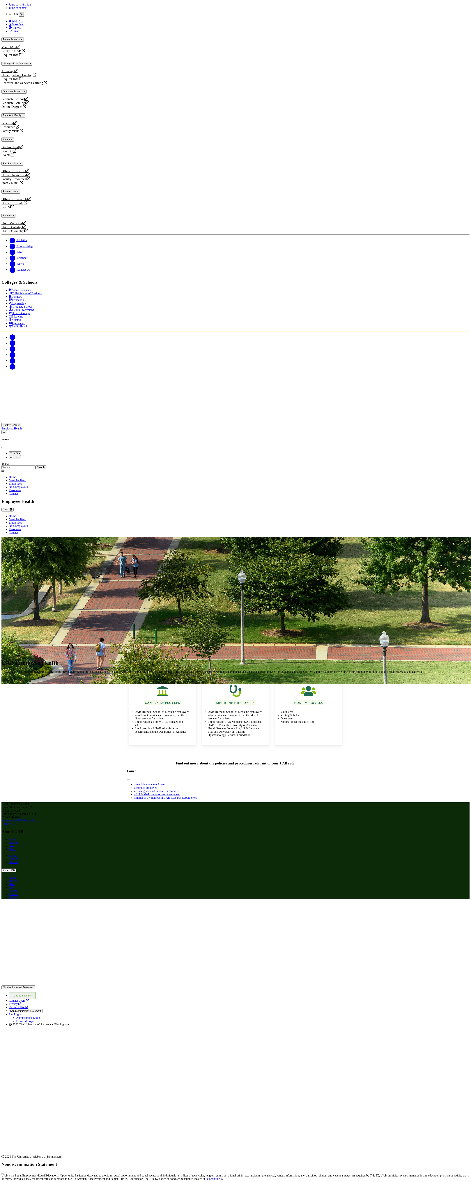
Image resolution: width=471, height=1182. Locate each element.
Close (6, 509)
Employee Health (11, 428)
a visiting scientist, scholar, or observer (156, 791)
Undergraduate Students (16, 63)
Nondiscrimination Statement (18, 987)
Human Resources (13, 175)
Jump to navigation (20, 4)
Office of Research (14, 199)
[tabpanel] (235, 465)
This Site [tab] (15, 453)
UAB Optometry (12, 231)
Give (12, 846)
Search (5, 463)
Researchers (10, 191)
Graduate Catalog (13, 103)
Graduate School (12, 99)
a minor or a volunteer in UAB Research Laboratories (165, 797)
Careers (13, 858)
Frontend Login (25, 1021)
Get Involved (10, 147)
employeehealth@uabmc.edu (18, 820)
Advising (7, 71)
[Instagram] (12, 348)
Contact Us (8, 823)
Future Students (12, 39)
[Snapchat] (12, 360)
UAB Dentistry (11, 227)
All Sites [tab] (14, 457)
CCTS (6, 207)
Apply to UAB (11, 51)
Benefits (7, 151)
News (12, 849)
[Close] (21, 15)
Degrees (13, 842)
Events (6, 155)
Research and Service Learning (22, 83)
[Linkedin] (12, 366)
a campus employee (145, 787)
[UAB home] (235, 421)
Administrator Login (28, 1017)
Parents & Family (12, 115)
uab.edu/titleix (214, 1178)
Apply (12, 839)
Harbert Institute (12, 203)
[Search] (4, 432)
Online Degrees (11, 107)
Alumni (7, 139)
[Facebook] (12, 337)
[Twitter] (12, 343)
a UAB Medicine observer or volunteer (157, 794)
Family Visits (10, 131)
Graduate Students (13, 91)
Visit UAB (8, 47)
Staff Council (10, 183)
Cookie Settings (22, 995)
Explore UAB (10, 425)
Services (7, 123)
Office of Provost (13, 171)
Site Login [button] (15, 1014)
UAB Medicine (11, 223)
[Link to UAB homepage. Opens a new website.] (33, 908)
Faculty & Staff (11, 163)
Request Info (10, 55)
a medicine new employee (149, 784)
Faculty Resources (13, 179)
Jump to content (18, 7)
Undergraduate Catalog (16, 75)
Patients (8, 215)
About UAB (9, 870)
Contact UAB (19, 1000)
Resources (8, 127)
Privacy (15, 1003)
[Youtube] (12, 354)
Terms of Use (18, 1007)
